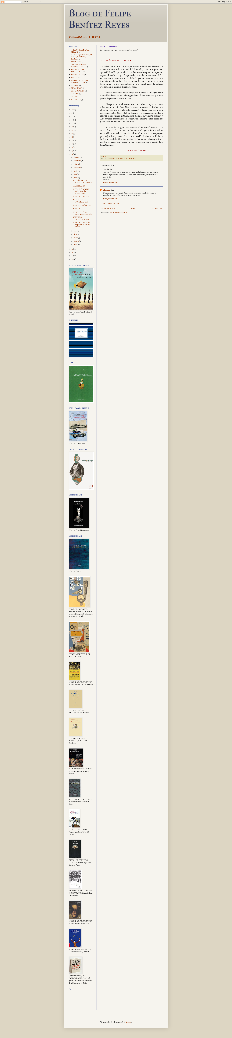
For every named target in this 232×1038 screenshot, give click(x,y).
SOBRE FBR (76, 100)
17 (72, 140)
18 (72, 137)
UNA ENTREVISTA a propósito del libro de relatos (81, 225)
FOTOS (74, 77)
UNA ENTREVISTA (81, 197)
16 (72, 144)
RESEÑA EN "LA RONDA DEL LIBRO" (82, 182)
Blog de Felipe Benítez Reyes (100, 19)
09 (72, 259)
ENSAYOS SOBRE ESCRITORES (78, 71)
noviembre (77, 161)
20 (73, 130)
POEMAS (74, 85)
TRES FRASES (79, 186)
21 (72, 127)
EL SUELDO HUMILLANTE (80, 201)
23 (72, 120)
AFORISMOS (76, 62)
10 (72, 256)
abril (75, 234)
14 (72, 151)
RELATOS (75, 97)
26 (72, 110)
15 (72, 147)
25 (72, 113)
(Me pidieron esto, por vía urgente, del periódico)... (82, 213)
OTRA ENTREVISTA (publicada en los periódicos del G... (81, 191)
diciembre (77, 157)
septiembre (77, 167)
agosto (76, 171)
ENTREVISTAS (77, 75)
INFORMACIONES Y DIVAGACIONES (122, 159)
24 (73, 116)
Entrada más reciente (108, 208)
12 (72, 249)
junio (75, 178)
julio (75, 174)
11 (72, 252)
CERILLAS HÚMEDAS (82, 205)
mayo (76, 231)
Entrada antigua (157, 208)
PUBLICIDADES (77, 91)
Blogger (128, 1022)
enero (76, 245)
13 (72, 154)
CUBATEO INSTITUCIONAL (81, 218)
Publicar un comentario (111, 203)
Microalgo (106, 190)
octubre (76, 164)
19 (72, 134)
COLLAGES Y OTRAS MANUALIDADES (80, 66)
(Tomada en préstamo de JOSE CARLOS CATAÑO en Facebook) (81, 57)
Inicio (133, 208)
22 (73, 123)
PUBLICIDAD (76, 88)
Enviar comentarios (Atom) (119, 212)
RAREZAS (75, 94)
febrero (76, 241)
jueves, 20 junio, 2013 (110, 199)
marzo (76, 238)
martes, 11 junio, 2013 (110, 183)
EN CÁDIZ (77, 209)
